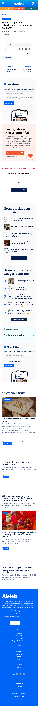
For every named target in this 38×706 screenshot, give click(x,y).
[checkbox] (4, 97)
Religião (4, 14)
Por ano (19, 667)
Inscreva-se (19, 654)
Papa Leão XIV (8, 443)
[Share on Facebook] (19, 49)
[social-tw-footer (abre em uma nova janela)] (21, 674)
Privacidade (19, 700)
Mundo (6, 513)
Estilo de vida (19, 635)
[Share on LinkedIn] (22, 49)
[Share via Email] (29, 49)
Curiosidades (7, 399)
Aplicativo (19, 651)
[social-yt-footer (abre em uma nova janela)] (14, 674)
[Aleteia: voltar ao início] (19, 3)
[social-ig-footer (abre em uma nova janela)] (24, 674)
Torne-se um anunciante (19, 693)
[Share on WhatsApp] (32, 49)
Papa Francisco (7, 58)
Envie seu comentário (19, 190)
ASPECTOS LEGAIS (19, 690)
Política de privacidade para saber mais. (19, 98)
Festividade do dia (14, 335)
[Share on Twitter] (26, 49)
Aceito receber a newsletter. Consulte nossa (19, 98)
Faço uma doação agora (13, 153)
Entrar (25, 623)
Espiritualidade (19, 638)
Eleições (6, 549)
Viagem (6, 477)
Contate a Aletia (19, 696)
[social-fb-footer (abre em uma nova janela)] (17, 674)
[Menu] (7, 3)
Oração (30, 8)
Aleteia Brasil (22, 31)
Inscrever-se (9, 103)
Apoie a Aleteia (19, 683)
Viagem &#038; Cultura (19, 641)
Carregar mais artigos (19, 258)
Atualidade (19, 633)
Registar (7, 8)
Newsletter (19, 649)
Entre (27, 183)
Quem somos (19, 686)
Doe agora (18, 8)
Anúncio (19, 659)
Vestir (19, 657)
